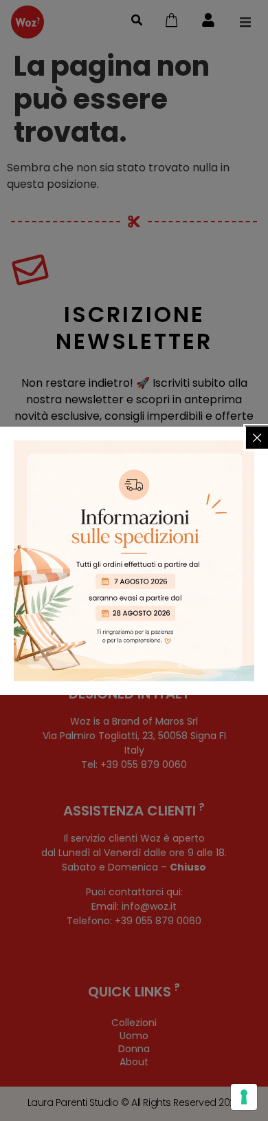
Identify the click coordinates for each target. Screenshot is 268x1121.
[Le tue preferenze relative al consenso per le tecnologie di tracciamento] (244, 1097)
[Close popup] (257, 438)
